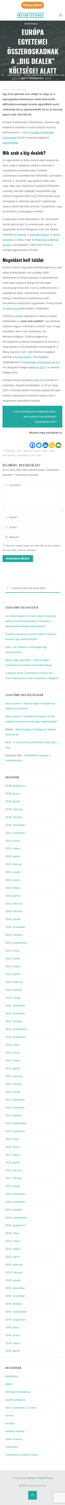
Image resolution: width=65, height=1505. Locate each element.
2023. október (13, 934)
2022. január (12, 1092)
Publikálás (11, 1446)
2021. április (12, 1162)
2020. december (15, 1194)
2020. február (13, 1272)
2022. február (13, 1084)
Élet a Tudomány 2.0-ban (20, 1407)
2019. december (15, 1288)
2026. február (13, 817)
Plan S (38, 380)
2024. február (13, 911)
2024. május (12, 887)
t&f (32, 455)
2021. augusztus (15, 1131)
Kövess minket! (32, 5)
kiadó (37, 450)
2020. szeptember (16, 1217)
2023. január (13, 997)
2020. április (12, 1256)
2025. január (12, 872)
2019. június (12, 1335)
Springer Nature (39, 234)
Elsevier (21, 234)
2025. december (15, 825)
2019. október (13, 1303)
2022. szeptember (16, 1029)
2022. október (13, 1021)
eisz (19, 450)
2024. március (13, 903)
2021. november (15, 1107)
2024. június (12, 880)
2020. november (15, 1201)
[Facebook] (33, 442)
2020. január (13, 1280)
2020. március (14, 1264)
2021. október (13, 1115)
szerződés (23, 455)
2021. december (15, 1099)
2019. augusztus (15, 1319)
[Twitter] (39, 442)
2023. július (12, 950)
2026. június (12, 793)
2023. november (15, 927)
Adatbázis (11, 1376)
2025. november (15, 832)
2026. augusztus (15, 785)
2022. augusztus (15, 1036)
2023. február (13, 989)
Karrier (9, 1415)
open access (13, 308)
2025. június (12, 840)
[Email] (59, 442)
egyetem (10, 450)
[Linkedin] (45, 442)
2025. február (13, 864)
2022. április (12, 1068)
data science (13, 703)
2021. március (13, 1170)
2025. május (12, 848)
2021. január (12, 1186)
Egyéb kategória (15, 1399)
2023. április (12, 974)
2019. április (12, 1350)
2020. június (12, 1241)
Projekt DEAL (22, 357)
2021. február (13, 1178)
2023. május (12, 966)
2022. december (15, 1005)
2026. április (12, 801)
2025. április (12, 856)
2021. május (12, 1154)
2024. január (12, 919)
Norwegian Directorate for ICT (41, 362)
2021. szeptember (16, 1123)
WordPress (45, 1478)
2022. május (12, 1060)
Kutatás (10, 1423)
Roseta (31, 1478)
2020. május (12, 1248)
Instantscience (30, 15)
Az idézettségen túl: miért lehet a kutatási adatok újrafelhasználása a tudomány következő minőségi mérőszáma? (30, 621)
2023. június (12, 958)
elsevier (28, 450)
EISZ (42, 367)
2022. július (12, 1044)
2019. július (12, 1327)
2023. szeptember (16, 942)
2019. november (15, 1296)
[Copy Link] (52, 442)
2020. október (13, 1209)
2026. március (13, 809)
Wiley (21, 239)
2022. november (15, 1013)
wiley (39, 455)
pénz (44, 450)
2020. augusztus (15, 1225)
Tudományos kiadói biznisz (21, 1454)
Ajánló (9, 1384)
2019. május (12, 1343)
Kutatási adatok (14, 1431)
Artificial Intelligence (18, 1391)
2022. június (12, 1052)
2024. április (12, 895)
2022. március (13, 1076)
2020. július (12, 1233)
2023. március (14, 982)
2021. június (12, 1146)
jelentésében (10, 142)
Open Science (14, 75)
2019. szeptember (16, 1311)
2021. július (12, 1139)
